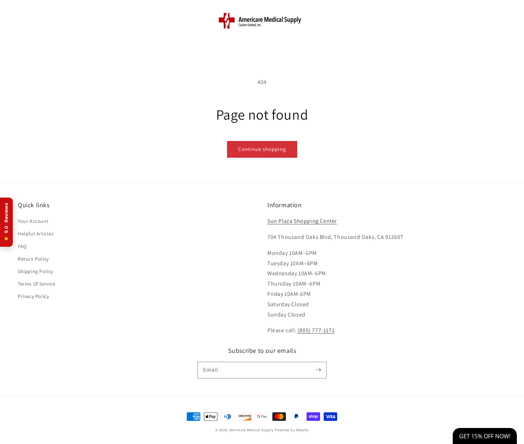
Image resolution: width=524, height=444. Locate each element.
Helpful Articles (36, 233)
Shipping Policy (35, 271)
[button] (26, 20)
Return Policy (33, 259)
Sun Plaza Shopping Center (302, 221)
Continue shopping (262, 149)
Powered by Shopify (291, 430)
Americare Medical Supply (251, 430)
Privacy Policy (33, 296)
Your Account (33, 221)
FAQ (22, 246)
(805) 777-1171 (316, 330)
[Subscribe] (318, 370)
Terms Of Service (37, 284)
